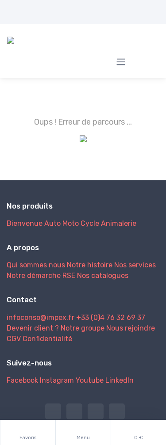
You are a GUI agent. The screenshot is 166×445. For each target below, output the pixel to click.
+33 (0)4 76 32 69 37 (110, 317)
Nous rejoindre (130, 328)
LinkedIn (119, 380)
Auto (52, 223)
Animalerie (118, 223)
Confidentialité (47, 339)
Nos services (135, 265)
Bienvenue (24, 223)
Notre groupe (82, 328)
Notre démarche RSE (41, 275)
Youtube (90, 380)
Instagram (57, 380)
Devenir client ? (33, 328)
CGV (14, 339)
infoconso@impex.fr (40, 317)
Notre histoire (89, 265)
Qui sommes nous (36, 265)
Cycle (90, 223)
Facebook (22, 380)
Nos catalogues (102, 275)
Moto (70, 223)
